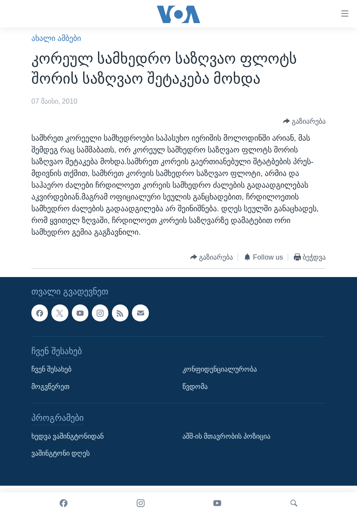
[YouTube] (217, 503)
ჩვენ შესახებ (51, 369)
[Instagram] (140, 503)
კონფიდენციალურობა (219, 369)
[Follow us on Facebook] (39, 313)
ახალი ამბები (56, 38)
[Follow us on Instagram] (100, 313)
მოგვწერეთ (50, 386)
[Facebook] (63, 503)
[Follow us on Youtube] (80, 313)
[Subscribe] (140, 313)
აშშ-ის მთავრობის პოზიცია (226, 436)
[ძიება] (294, 503)
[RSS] (120, 313)
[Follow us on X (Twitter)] (59, 313)
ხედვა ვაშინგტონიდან (67, 436)
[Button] (304, 121)
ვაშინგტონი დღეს (60, 453)
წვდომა (195, 386)
